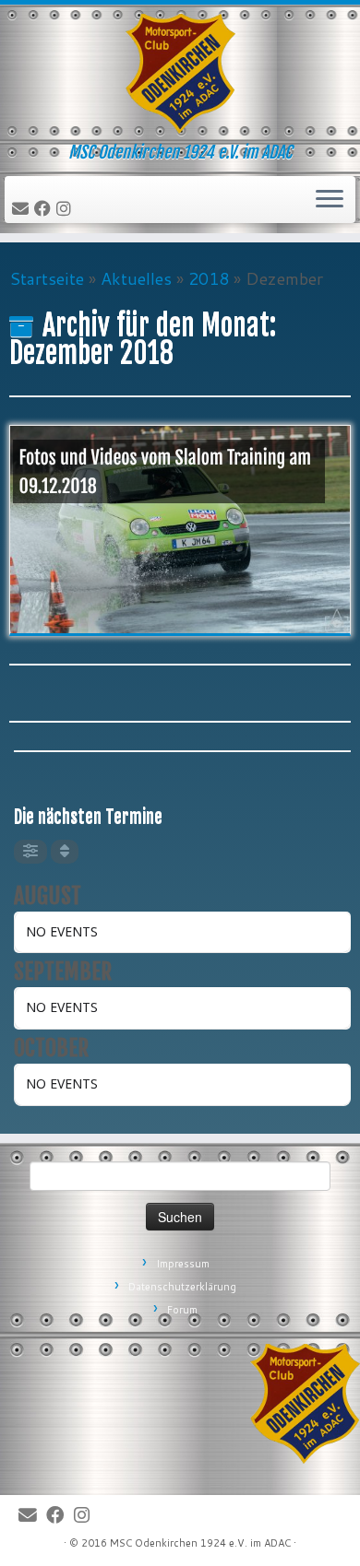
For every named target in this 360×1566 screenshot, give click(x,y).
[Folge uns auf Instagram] (66, 209)
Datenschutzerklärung (182, 1286)
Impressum (183, 1263)
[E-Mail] (23, 209)
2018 (208, 278)
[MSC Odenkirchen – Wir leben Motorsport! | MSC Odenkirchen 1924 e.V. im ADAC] (180, 74)
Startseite (46, 278)
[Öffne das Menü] (329, 200)
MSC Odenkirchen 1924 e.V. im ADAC (200, 1543)
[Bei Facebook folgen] (45, 209)
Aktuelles (136, 278)
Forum (182, 1309)
